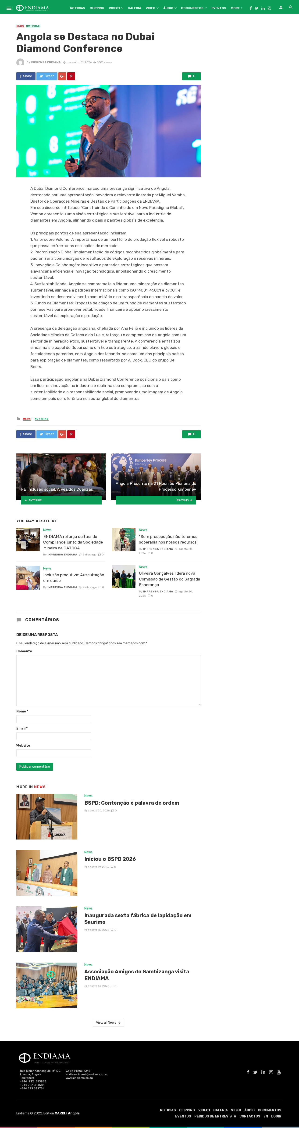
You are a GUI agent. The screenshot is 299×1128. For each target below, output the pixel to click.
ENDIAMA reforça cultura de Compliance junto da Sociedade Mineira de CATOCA (73, 542)
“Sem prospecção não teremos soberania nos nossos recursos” (168, 539)
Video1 (114, 8)
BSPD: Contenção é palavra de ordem (131, 803)
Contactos (249, 1116)
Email (22, 728)
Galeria (134, 8)
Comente (24, 651)
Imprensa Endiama (46, 62)
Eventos (218, 8)
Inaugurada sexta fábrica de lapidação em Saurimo (138, 919)
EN (265, 1116)
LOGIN (276, 1116)
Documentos (192, 8)
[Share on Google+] (62, 76)
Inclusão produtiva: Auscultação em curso (73, 578)
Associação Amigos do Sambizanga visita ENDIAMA (136, 975)
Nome (22, 711)
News (20, 26)
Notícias (33, 26)
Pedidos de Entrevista (215, 1116)
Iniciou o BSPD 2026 (110, 859)
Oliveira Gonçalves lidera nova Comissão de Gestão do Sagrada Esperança (169, 579)
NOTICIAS (77, 8)
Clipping (97, 8)
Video (150, 8)
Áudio (168, 8)
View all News (106, 1023)
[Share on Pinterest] (71, 76)
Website (23, 746)
